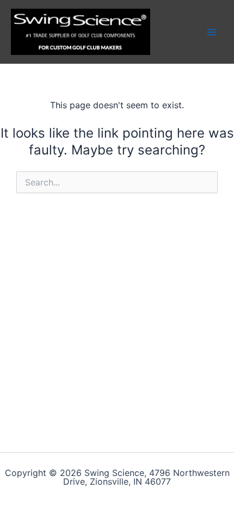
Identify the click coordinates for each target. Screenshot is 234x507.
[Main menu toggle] (211, 31)
